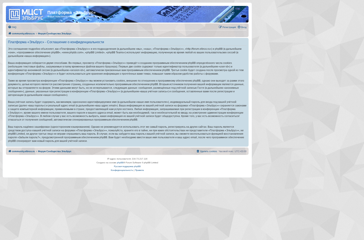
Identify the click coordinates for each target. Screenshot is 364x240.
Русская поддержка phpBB (127, 166)
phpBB (120, 162)
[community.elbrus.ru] (27, 13)
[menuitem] (12, 27)
